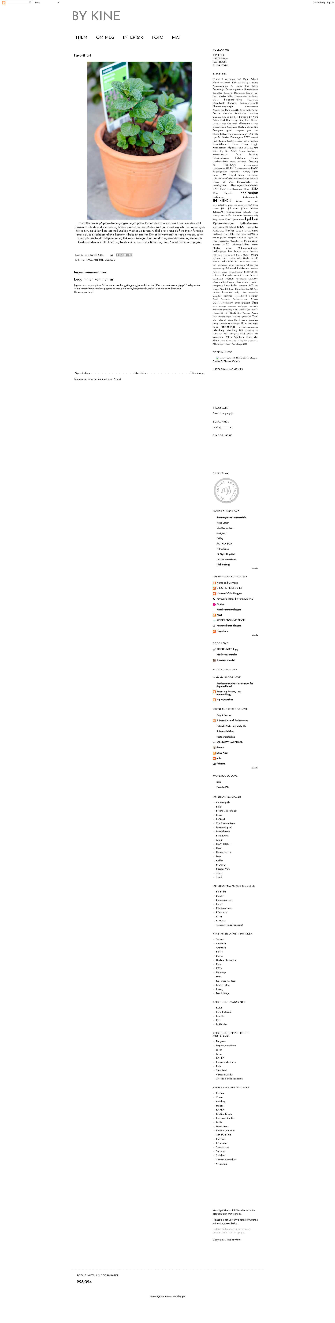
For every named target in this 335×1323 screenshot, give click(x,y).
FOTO (157, 38)
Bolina (255, 110)
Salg (237, 293)
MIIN (219, 1122)
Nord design (222, 993)
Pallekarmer (243, 269)
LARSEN (251, 234)
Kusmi (255, 231)
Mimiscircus (222, 1126)
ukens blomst (234, 320)
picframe (217, 275)
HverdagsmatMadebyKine (244, 186)
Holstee (220, 1106)
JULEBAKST (219, 212)
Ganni (233, 162)
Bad (247, 86)
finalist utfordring (245, 148)
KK (226, 227)
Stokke (254, 299)
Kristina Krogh (224, 1114)
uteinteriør (110, 260)
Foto (238, 154)
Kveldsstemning (220, 234)
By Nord (253, 117)
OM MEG (105, 38)
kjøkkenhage (218, 227)
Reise (227, 286)
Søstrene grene (221, 310)
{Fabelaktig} (223, 564)
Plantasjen (227, 275)
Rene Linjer (223, 523)
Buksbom (234, 117)
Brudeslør (227, 114)
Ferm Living (240, 144)
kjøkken (251, 219)
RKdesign (240, 289)
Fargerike (221, 1041)
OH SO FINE (223, 1135)
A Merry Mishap (225, 731)
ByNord (220, 819)
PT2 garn (244, 275)
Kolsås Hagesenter (247, 227)
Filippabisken (219, 148)
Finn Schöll (231, 151)
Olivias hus (252, 265)
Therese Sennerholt (226, 1159)
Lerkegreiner (232, 238)
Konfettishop (223, 985)
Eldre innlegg (197, 373)
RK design (229, 289)
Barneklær (217, 93)
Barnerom (239, 93)
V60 (225, 334)
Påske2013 (241, 279)
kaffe (228, 216)
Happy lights (250, 171)
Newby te (248, 258)
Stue (255, 302)
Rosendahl (227, 292)
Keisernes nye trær (226, 981)
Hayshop (221, 972)
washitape (218, 337)
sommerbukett (240, 296)
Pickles (220, 604)
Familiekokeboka (234, 141)
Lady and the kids (225, 1118)
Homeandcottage (241, 179)
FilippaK (232, 148)
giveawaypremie (251, 165)
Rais (224, 282)
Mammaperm (251, 241)
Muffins (246, 255)
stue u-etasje (219, 307)
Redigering (218, 286)
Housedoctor (244, 182)
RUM (219, 916)
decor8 (220, 747)
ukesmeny (225, 324)
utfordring (218, 330)
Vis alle (255, 569)
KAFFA (220, 1058)
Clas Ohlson (251, 120)
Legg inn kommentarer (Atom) (104, 379)
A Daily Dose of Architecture (232, 720)
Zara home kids (228, 341)
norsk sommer (252, 262)
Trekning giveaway (242, 317)
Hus (256, 182)
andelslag (253, 83)
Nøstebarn (240, 265)
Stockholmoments (240, 299)
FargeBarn (222, 631)
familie (222, 141)
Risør (222, 289)
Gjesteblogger (219, 169)
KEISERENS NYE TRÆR (231, 620)
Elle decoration (224, 908)
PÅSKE (229, 279)
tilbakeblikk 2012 (220, 313)
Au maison (236, 86)
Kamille (220, 1016)
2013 (239, 79)
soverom (253, 296)
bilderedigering (241, 97)
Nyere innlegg (82, 373)
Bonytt (220, 904)
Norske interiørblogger (229, 609)
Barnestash (252, 93)
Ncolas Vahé (235, 258)
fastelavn (254, 141)
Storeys (216, 303)
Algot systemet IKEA (225, 83)
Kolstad (232, 227)
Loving (219, 989)
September (253, 293)
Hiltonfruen (223, 549)
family (246, 141)
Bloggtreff (218, 103)
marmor (216, 245)
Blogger (181, 1296)
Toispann (246, 313)
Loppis (250, 238)
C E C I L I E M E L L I (229, 588)
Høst (223, 189)
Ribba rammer (239, 286)
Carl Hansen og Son (231, 120)
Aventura (221, 943)
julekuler (247, 212)
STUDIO (221, 921)
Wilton (228, 337)
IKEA (254, 188)
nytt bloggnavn (220, 265)
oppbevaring (218, 269)
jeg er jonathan (225, 699)
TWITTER (218, 55)
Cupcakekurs (219, 127)
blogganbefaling (233, 100)
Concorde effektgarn (238, 124)
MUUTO (221, 865)
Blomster (232, 103)
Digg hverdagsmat (238, 134)
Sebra (244, 293)
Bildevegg (253, 97)
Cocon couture (219, 124)
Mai (241, 241)
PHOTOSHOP (251, 272)
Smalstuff (217, 296)
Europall (254, 138)
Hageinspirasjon (220, 172)
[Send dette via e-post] (117, 255)
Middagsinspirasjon (248, 248)
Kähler (231, 234)
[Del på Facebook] (127, 255)
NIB (256, 258)
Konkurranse (218, 231)
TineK (233, 313)
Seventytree (222, 1147)
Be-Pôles (220, 1093)
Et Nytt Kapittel (226, 554)
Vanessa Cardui (224, 1075)
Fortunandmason (220, 155)
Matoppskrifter (240, 244)
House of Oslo (223, 182)
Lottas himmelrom (226, 559)
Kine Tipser (231, 219)
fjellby (220, 538)
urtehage (235, 324)
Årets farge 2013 (239, 344)
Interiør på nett (247, 202)
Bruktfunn (254, 114)
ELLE (219, 1008)
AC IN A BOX (224, 544)
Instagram (218, 197)
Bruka (219, 815)
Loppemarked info (226, 1062)
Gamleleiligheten (220, 162)
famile (215, 141)
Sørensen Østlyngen (237, 307)
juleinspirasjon (234, 212)
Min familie (234, 252)
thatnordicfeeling (226, 737)
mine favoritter (250, 252)
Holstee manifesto (223, 179)
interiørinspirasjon (239, 205)
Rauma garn (243, 282)
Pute (252, 275)
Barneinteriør (251, 89)
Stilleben (220, 1155)
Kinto (241, 220)
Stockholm (225, 299)
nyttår (231, 265)
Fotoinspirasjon (221, 158)
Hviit (218, 977)
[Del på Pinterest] (130, 255)
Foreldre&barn (224, 1012)
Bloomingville (232, 110)
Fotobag (253, 155)
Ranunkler (231, 282)
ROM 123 (221, 912)
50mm (246, 79)
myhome (216, 258)
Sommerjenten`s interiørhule (231, 517)
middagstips (219, 252)
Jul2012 (244, 209)
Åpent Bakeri (225, 344)
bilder (230, 97)
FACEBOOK (220, 62)
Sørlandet (254, 307)
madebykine (223, 241)
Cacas (219, 1097)
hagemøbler (235, 172)
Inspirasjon (248, 193)
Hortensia (254, 179)
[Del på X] (124, 255)
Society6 (220, 1151)
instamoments (250, 197)
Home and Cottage (227, 583)
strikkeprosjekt (242, 303)
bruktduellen (240, 114)
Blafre (215, 100)
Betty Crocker (219, 97)
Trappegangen (224, 317)
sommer (228, 296)
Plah (218, 1066)
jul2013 (254, 208)
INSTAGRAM (220, 58)
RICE (251, 286)
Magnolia (234, 241)
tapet (231, 310)
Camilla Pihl (223, 787)
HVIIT (215, 189)
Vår (256, 334)
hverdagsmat (220, 186)
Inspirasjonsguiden (226, 1045)
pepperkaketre (235, 272)
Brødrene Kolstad (221, 117)
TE (236, 310)
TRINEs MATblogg (227, 649)
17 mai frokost (229, 79)
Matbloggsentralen (227, 654)
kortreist (239, 231)
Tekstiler (254, 310)
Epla (218, 964)
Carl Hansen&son (225, 823)
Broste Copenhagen (226, 811)
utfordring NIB (234, 331)
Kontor (229, 230)
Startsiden (140, 373)
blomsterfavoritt (249, 103)
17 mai (216, 79)
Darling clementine (248, 127)
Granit (219, 840)
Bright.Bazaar (224, 715)
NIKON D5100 (236, 261)
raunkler (254, 282)
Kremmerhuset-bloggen (229, 626)
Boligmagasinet (224, 900)
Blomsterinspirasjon (223, 107)
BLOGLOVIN (220, 65)
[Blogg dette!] (120, 255)
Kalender (237, 215)
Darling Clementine (226, 960)
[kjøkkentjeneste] (226, 660)
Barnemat (228, 93)
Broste (216, 114)
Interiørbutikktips (222, 205)
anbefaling (243, 83)
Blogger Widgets (232, 361)
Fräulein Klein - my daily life (231, 726)
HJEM (81, 38)
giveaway (242, 162)
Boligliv (220, 896)
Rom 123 (249, 289)
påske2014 (253, 279)
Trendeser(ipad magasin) (229, 925)
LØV (256, 238)
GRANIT (231, 168)
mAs (219, 758)
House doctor (223, 852)
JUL (223, 208)
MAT (176, 38)
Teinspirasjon (244, 310)
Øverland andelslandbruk (229, 1079)
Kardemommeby (251, 216)
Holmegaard (252, 175)
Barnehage (218, 90)
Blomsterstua (218, 110)
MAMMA (221, 1024)
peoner (225, 272)
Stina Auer (222, 753)
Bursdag (243, 117)
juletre (221, 216)
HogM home (236, 175)
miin (219, 782)
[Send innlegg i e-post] (111, 255)
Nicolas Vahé (220, 262)
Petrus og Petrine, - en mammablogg (229, 693)
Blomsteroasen (251, 107)
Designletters (220, 134)
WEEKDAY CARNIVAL (230, 742)
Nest (219, 615)
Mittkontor (217, 255)
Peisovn (216, 272)
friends (254, 158)
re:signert (221, 533)
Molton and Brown (233, 255)
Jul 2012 (233, 208)
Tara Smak (222, 1070)
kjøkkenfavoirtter (249, 224)
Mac (215, 241)
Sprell (215, 299)
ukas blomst (219, 320)
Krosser (247, 231)
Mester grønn (222, 248)
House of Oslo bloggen (229, 593)
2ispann (220, 939)
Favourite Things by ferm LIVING (235, 599)
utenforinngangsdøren (248, 327)
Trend (255, 317)
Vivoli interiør (246, 334)
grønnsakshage (243, 169)
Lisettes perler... (225, 528)
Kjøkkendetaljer (223, 223)
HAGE (89, 260)
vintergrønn (234, 334)
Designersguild (224, 827)
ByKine (91, 255)
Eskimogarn (236, 138)
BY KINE (96, 17)
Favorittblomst (221, 144)
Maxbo (255, 245)
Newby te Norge (225, 1130)
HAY (223, 175)
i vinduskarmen (235, 189)
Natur (224, 258)
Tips (239, 313)
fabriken (221, 764)
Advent (254, 79)
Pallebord (230, 268)
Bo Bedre (221, 892)
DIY (251, 134)
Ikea (218, 856)
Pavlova (254, 269)
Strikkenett (227, 303)
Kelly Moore (218, 220)
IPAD (250, 205)
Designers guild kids (246, 131)
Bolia (248, 110)
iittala (247, 189)
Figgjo (255, 144)
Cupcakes (232, 127)
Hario (215, 175)
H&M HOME (223, 844)
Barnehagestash (234, 90)
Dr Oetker (223, 138)
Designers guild (222, 130)
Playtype (221, 1139)
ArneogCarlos (220, 86)
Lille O (242, 238)
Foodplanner (252, 151)
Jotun (219, 1050)
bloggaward (252, 100)
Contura (254, 124)
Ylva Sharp (222, 1164)
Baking (255, 86)
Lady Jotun (241, 234)
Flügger (242, 151)
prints (236, 275)
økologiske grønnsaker (247, 341)
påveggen (217, 282)
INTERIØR (133, 38)
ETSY (247, 138)
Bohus (242, 110)
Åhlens (216, 344)
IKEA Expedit (223, 193)
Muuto (254, 255)
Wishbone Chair (243, 337)
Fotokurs (240, 158)
